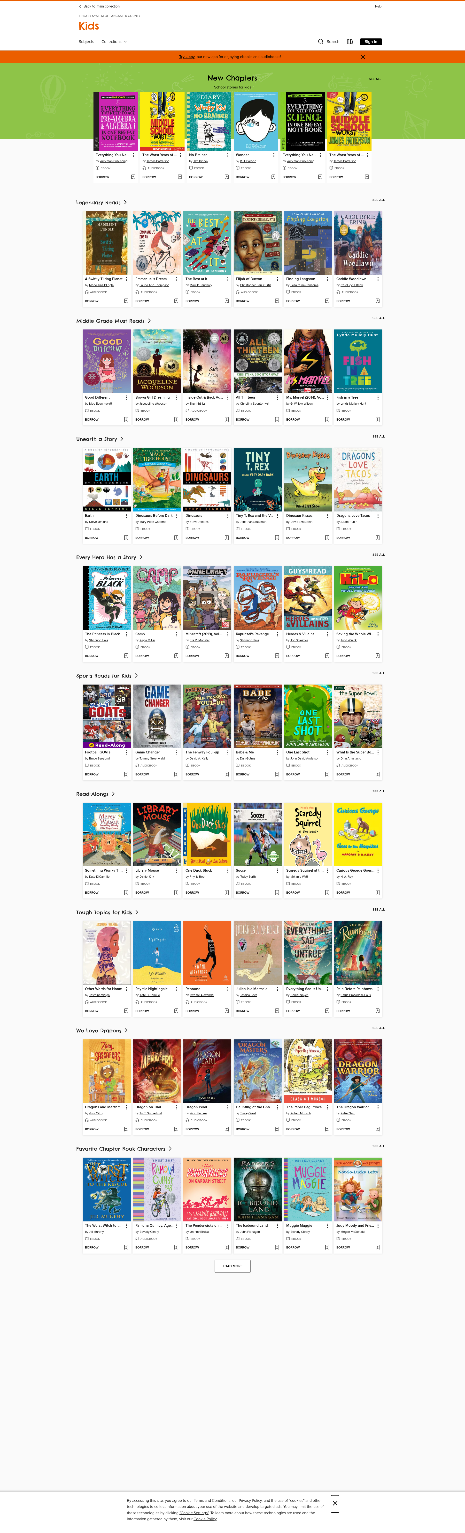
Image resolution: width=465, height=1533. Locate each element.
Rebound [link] (193, 989)
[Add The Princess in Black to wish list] (126, 656)
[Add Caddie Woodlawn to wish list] (377, 301)
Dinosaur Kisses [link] (299, 516)
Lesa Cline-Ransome (304, 285)
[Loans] (350, 42)
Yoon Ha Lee (198, 1113)
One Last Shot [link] (298, 752)
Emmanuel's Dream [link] (151, 279)
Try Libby (187, 56)
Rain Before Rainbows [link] (354, 989)
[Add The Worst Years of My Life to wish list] (180, 177)
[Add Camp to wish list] (176, 656)
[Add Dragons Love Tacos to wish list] (377, 538)
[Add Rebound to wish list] (227, 1011)
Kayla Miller (147, 640)
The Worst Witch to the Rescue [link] (104, 1226)
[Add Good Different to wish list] (126, 420)
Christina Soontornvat (254, 404)
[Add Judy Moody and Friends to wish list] (377, 1248)
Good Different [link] (97, 397)
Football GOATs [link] (97, 752)
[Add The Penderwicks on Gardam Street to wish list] (227, 1248)
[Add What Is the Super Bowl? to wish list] (377, 775)
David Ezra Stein (301, 522)
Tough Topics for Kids (105, 912)
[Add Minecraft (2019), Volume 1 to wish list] (227, 656)
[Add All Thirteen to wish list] (277, 420)
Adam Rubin (349, 522)
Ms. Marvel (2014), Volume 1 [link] (305, 397)
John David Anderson (304, 758)
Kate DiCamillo (99, 877)
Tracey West (248, 1113)
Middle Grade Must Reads (111, 321)
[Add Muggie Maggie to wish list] (327, 1248)
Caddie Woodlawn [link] (351, 279)
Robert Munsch (300, 1113)
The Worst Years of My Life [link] (160, 155)
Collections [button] (112, 41)
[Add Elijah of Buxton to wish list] (277, 301)
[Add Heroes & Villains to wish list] (327, 656)
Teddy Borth (248, 877)
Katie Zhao (348, 1113)
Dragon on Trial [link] (148, 1107)
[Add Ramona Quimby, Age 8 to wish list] (176, 1248)
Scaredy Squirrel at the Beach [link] (305, 871)
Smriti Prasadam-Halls (356, 995)
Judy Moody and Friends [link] (355, 1226)
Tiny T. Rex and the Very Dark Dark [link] (255, 516)
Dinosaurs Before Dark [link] (154, 516)
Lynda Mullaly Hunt (353, 404)
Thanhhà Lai (198, 404)
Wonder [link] (242, 155)
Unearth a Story (97, 439)
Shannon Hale (98, 640)
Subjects (86, 41)
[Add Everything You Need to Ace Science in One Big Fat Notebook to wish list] (320, 177)
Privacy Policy (250, 1500)
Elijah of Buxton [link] (249, 279)
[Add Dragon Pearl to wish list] (227, 1129)
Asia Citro (95, 1113)
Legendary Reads (99, 202)
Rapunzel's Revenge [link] (252, 634)
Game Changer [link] (147, 752)
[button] (328, 42)
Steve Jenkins (98, 522)
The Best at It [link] (196, 279)
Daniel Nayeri (299, 995)
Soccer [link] (241, 871)
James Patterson (158, 161)
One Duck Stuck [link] (199, 871)
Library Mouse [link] (147, 871)
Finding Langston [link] (300, 279)
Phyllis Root (197, 877)
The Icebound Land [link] (252, 1226)
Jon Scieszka (299, 640)
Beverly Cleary (149, 1232)
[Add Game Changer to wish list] (176, 775)
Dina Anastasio (351, 758)
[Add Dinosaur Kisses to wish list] (327, 538)
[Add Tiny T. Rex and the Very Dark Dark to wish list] (277, 538)
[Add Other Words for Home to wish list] (126, 1011)
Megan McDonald (352, 1232)
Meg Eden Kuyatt (100, 404)
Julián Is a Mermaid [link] (252, 989)
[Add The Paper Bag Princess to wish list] (327, 1129)
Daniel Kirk (147, 877)
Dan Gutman (248, 758)
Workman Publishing (113, 161)
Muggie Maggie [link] (299, 1226)
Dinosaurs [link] (194, 516)
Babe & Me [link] (245, 752)
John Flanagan (250, 1232)
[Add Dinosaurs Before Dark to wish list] (176, 538)
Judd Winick (349, 640)
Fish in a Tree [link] (347, 397)
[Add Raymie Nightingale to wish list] (176, 1011)
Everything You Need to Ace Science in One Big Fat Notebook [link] (300, 155)
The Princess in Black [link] (102, 634)
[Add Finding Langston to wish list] (327, 301)
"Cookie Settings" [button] (194, 1513)
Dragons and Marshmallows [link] (104, 1107)
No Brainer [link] (198, 155)
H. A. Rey (347, 877)
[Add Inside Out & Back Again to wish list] (227, 420)
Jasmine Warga (99, 995)
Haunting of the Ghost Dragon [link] (255, 1107)
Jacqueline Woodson (153, 404)
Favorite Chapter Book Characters (122, 1149)
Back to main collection (101, 6)
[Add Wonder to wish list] (273, 177)
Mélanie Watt (299, 877)
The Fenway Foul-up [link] (202, 752)
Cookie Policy (205, 1519)
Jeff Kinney (200, 161)
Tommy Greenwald (152, 758)
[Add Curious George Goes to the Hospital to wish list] (377, 893)
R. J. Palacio (248, 161)
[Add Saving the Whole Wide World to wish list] (377, 656)
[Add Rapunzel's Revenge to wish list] (277, 656)
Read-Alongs (93, 794)
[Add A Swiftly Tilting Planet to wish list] (126, 301)
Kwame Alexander (202, 995)
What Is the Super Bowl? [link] (355, 752)
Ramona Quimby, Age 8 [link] (154, 1226)
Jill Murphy (96, 1232)
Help (378, 6)
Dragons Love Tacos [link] (353, 516)
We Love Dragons (100, 1030)
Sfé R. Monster (199, 640)
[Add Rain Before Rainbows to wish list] (377, 1011)
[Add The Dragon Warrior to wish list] (377, 1129)
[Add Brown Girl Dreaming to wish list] (176, 420)
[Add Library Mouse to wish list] (176, 893)
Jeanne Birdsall (200, 1232)
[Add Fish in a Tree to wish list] (377, 420)
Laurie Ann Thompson (154, 285)
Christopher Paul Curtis (255, 285)
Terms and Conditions (212, 1500)
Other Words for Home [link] (103, 989)
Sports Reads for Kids (105, 675)
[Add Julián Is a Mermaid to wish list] (277, 1011)
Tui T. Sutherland (151, 1113)
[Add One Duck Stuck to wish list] (227, 893)
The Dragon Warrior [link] (352, 1107)
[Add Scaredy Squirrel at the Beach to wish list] (327, 893)
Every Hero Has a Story (107, 557)
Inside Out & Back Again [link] (205, 397)
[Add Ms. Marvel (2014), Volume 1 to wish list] (327, 420)
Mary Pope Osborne (153, 522)
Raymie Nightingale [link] (151, 989)
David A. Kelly (199, 758)
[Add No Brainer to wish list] (227, 177)
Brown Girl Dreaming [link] (152, 397)
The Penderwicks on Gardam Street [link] (205, 1226)
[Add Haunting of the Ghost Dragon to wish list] (277, 1129)
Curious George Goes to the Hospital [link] (355, 871)
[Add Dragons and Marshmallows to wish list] (126, 1129)
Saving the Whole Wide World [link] (355, 634)
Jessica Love (248, 995)
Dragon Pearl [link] (196, 1107)
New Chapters (232, 78)
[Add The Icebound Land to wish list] (277, 1248)
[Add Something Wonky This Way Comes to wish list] (126, 893)
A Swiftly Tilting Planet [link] (104, 279)
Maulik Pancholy (201, 285)
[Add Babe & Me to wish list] (277, 775)
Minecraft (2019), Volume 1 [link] (205, 634)
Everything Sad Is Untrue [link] (305, 989)
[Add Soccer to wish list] (277, 893)
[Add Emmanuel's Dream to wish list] (176, 301)
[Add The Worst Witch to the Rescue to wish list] (126, 1248)
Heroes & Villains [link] (300, 634)
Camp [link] (140, 634)
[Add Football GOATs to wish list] (126, 775)
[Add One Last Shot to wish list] (327, 775)
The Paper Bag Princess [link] (305, 1107)
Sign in (371, 41)
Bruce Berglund (99, 758)
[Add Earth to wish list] (126, 538)
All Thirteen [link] (245, 397)
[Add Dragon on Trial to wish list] (176, 1129)
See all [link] (375, 79)
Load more (232, 1266)
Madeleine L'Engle (101, 285)
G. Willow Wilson (301, 404)
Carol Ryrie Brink (352, 285)
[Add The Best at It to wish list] (227, 301)
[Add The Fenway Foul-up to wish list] (227, 775)
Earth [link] (89, 516)
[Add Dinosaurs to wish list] (227, 538)
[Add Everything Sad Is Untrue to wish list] (327, 1011)
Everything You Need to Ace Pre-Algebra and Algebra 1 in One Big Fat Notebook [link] (113, 155)
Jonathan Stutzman (253, 522)
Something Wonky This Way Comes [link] (104, 871)
